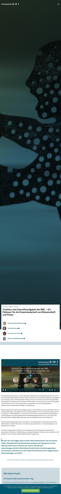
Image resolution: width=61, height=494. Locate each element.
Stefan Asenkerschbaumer (16, 323)
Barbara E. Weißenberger (15, 338)
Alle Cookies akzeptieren (30, 490)
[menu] (58, 4)
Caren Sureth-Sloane (14, 333)
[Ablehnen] (59, 489)
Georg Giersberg (13, 328)
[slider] (21, 390)
